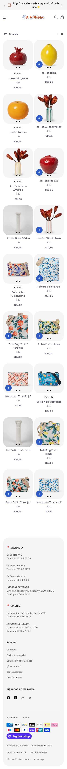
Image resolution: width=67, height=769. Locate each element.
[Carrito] (62, 17)
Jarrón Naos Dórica (18, 238)
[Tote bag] (49, 269)
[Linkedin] (30, 697)
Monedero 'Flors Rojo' (18, 396)
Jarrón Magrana (18, 78)
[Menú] (5, 17)
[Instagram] (8, 697)
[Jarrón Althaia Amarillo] (18, 163)
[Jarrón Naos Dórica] (18, 220)
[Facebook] (15, 697)
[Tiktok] (22, 697)
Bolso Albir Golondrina (18, 294)
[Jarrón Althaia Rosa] (49, 220)
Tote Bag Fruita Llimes (49, 452)
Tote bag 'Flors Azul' (49, 286)
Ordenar (13, 34)
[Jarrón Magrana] (18, 55)
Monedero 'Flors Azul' (48, 502)
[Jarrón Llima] (49, 55)
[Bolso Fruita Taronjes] (18, 484)
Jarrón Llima (49, 72)
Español (11, 717)
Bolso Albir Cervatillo (49, 401)
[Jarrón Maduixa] (49, 163)
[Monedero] (18, 378)
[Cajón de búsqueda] (56, 17)
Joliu (18, 82)
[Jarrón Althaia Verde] (49, 109)
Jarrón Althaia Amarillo (18, 188)
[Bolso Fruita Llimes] (49, 326)
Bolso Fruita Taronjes (18, 502)
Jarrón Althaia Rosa (49, 238)
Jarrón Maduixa (49, 180)
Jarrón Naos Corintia (18, 450)
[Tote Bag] (18, 326)
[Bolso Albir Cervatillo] (49, 378)
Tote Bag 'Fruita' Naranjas (18, 346)
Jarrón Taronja (18, 132)
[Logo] (33, 17)
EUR (25, 717)
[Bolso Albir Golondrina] (18, 269)
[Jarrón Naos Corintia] (18, 432)
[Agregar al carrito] (39, 64)
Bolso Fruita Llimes (49, 344)
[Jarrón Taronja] (18, 109)
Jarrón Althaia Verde (49, 126)
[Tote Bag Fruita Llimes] (49, 432)
